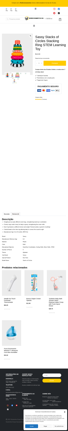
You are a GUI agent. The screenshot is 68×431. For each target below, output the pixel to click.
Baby (41, 97)
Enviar (52, 380)
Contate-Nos (25, 402)
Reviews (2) (15, 214)
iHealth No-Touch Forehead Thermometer (9, 300)
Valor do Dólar (27, 399)
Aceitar (32, 426)
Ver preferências (59, 426)
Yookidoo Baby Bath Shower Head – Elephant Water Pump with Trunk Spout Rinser (56, 302)
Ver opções (34, 312)
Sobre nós (25, 398)
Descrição (7, 214)
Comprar (55, 63)
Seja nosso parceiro (27, 406)
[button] (65, 412)
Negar (45, 426)
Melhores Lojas (27, 403)
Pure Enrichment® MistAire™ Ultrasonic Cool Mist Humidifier (11, 350)
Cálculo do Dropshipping (28, 405)
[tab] (7, 214)
